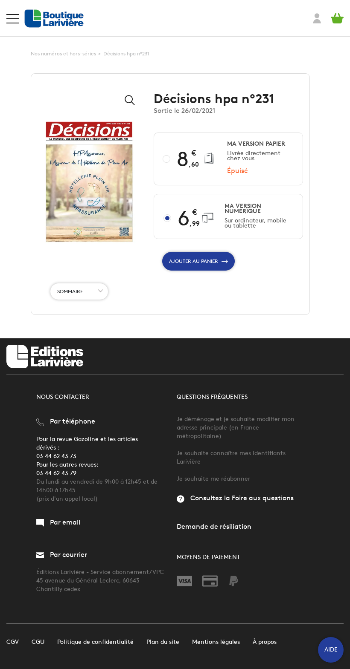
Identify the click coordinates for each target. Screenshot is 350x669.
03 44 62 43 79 (56, 473)
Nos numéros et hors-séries (63, 53)
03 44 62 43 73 (56, 456)
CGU (38, 642)
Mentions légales (216, 642)
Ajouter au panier (193, 261)
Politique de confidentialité (95, 642)
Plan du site (162, 642)
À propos (265, 642)
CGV (12, 642)
